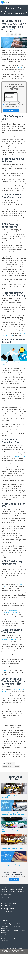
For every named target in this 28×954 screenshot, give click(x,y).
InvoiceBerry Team (13, 30)
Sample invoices (18, 935)
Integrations (17, 926)
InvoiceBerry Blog (6, 924)
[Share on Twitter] (11, 34)
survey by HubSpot (7, 375)
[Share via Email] (19, 34)
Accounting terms (19, 930)
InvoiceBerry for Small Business (11, 766)
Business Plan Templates (5, 931)
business (20, 67)
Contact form (6, 905)
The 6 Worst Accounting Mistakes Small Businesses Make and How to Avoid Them (13, 865)
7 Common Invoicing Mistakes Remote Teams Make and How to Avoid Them (13, 814)
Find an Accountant (19, 939)
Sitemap (14, 948)
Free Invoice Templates (4, 927)
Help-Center (17, 924)
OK (24, 952)
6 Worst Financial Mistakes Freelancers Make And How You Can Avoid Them (13, 848)
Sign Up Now (14, 879)
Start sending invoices (11, 110)
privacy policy (8, 951)
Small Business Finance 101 (5, 939)
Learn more (4, 897)
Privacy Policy (8, 948)
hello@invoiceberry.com (9, 903)
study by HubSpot (19, 456)
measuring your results (9, 640)
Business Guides (10, 763)
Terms (2, 948)
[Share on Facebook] (7, 34)
